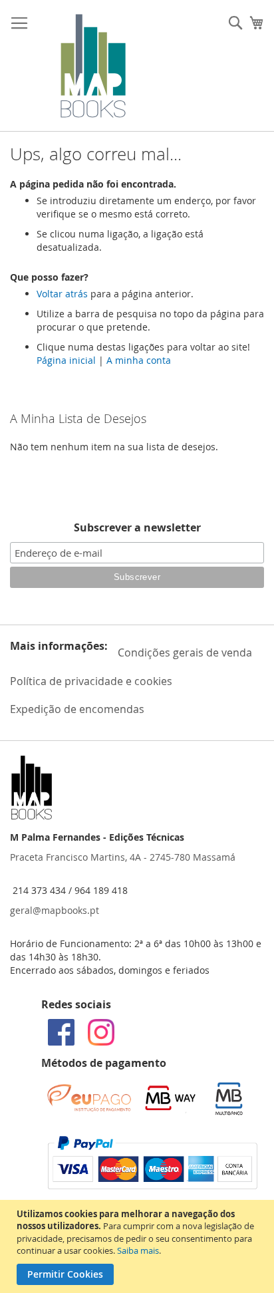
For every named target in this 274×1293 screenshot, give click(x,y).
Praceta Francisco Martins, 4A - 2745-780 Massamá (122, 857)
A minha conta (138, 360)
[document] (139, 1246)
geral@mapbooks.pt (54, 910)
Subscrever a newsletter (137, 527)
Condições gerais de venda (185, 652)
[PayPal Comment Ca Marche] (152, 1185)
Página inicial (66, 360)
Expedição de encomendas (77, 709)
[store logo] (93, 65)
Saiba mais (138, 1250)
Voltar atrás (62, 293)
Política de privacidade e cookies (91, 681)
